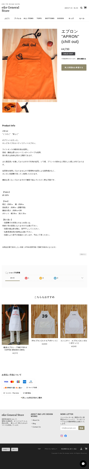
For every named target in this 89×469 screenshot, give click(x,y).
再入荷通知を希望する (74, 67)
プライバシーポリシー (50, 449)
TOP (39, 449)
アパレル (17, 18)
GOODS (60, 18)
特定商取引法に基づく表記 (68, 449)
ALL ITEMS (28, 18)
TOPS (39, 18)
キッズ (71, 18)
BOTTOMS (49, 18)
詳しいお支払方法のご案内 (32, 398)
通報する (83, 254)
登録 (81, 428)
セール (81, 18)
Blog (76, 8)
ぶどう (7, 18)
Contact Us (37, 427)
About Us (68, 8)
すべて (12, 278)
